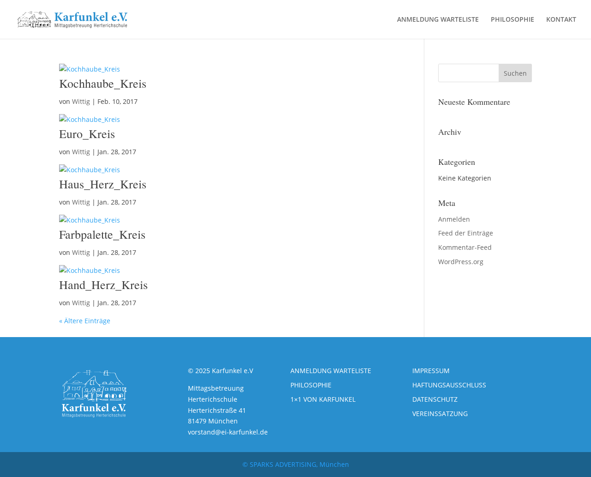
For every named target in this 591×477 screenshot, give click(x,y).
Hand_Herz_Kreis (103, 284)
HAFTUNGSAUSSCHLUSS (449, 384)
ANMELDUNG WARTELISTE (438, 20)
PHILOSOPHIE (512, 20)
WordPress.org (460, 261)
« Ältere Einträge (84, 320)
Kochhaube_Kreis (102, 83)
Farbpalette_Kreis (102, 234)
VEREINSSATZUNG (440, 413)
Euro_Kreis (87, 133)
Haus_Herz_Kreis (102, 184)
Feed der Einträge (465, 233)
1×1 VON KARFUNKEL (323, 399)
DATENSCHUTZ (435, 399)
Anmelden (454, 219)
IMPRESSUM (431, 370)
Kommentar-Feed (465, 247)
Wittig (81, 101)
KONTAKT (561, 20)
